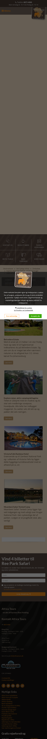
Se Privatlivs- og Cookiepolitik (23, 310)
